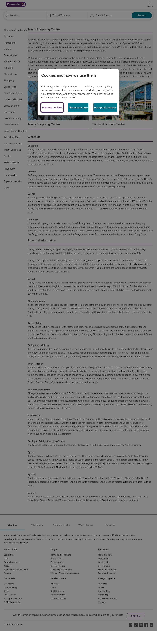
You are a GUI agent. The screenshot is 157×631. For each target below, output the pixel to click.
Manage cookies (52, 107)
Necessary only (78, 107)
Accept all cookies (105, 107)
